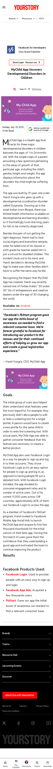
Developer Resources (25, 62)
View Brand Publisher (29, 51)
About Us (6, 706)
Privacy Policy (42, 706)
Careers (23, 706)
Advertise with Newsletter (19, 695)
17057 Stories (36, 89)
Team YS (23, 89)
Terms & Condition (10, 711)
